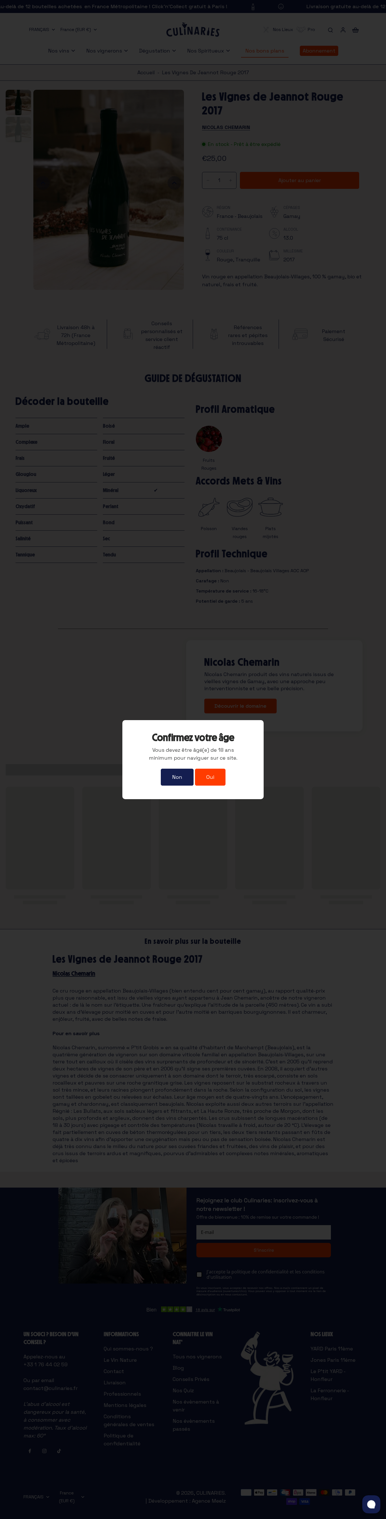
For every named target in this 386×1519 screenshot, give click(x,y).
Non (177, 777)
